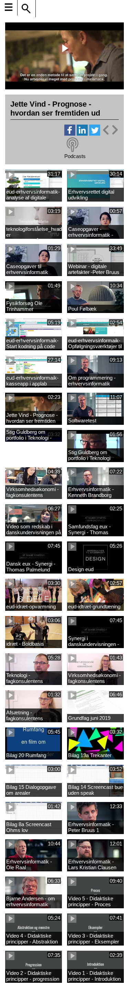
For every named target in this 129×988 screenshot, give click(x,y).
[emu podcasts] (72, 145)
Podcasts (75, 156)
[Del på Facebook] (69, 134)
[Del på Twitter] (94, 134)
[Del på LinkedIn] (82, 134)
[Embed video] (110, 130)
